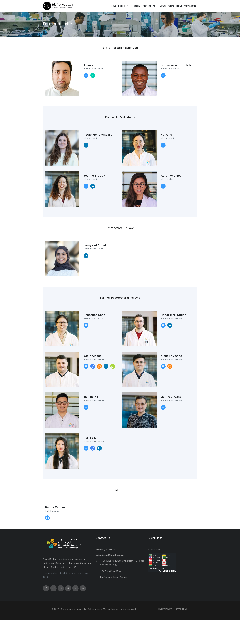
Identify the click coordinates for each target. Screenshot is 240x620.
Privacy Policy (164, 609)
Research (135, 5)
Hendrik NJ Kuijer (173, 315)
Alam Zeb (90, 65)
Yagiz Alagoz (92, 355)
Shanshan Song (94, 315)
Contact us (190, 5)
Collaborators (167, 5)
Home (113, 5)
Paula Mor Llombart (98, 134)
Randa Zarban (55, 507)
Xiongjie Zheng (171, 355)
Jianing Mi (91, 396)
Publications (149, 5)
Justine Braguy (94, 175)
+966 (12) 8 (101, 549)
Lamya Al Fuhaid (96, 245)
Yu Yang (166, 134)
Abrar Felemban (172, 175)
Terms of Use (181, 609)
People (122, 5)
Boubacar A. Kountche (176, 65)
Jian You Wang (171, 396)
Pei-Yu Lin (91, 437)
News (179, 5)
